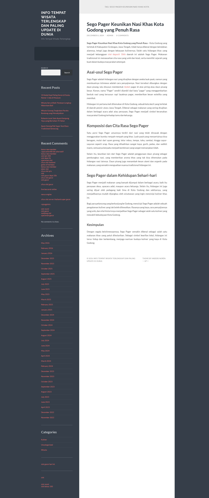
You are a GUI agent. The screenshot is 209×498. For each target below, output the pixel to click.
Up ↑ (147, 261)
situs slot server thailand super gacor (56, 199)
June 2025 (45, 289)
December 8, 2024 (95, 35)
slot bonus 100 (47, 486)
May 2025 (45, 294)
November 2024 (47, 320)
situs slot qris (46, 171)
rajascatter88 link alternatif (52, 151)
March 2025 (46, 299)
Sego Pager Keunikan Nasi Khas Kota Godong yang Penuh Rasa (125, 27)
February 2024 (47, 366)
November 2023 (47, 376)
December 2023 (47, 371)
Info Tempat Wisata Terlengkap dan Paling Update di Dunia (53, 23)
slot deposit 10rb (117, 54)
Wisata (44, 450)
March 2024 (46, 361)
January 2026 (46, 253)
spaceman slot (46, 160)
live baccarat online (49, 189)
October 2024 (46, 325)
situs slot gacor (47, 178)
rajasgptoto (45, 204)
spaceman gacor (47, 215)
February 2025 (47, 304)
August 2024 (46, 335)
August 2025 (46, 279)
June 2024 (45, 346)
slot (42, 173)
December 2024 (47, 315)
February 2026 (47, 248)
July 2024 (45, 340)
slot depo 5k (46, 158)
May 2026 (45, 243)
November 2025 (47, 263)
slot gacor (45, 180)
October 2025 (46, 269)
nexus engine (46, 194)
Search (44, 68)
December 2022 (47, 412)
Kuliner (44, 440)
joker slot (45, 169)
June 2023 (45, 402)
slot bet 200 (46, 156)
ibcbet (127, 86)
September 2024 (48, 330)
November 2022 (47, 417)
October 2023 (46, 381)
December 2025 (47, 258)
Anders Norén (159, 258)
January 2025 (46, 310)
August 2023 (46, 392)
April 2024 (45, 356)
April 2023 (45, 407)
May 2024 (45, 351)
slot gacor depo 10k (49, 175)
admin (110, 35)
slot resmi (45, 209)
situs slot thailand (48, 162)
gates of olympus (48, 165)
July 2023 (45, 397)
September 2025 (48, 274)
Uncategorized (47, 445)
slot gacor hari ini (48, 464)
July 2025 (45, 284)
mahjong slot (46, 213)
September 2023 (48, 387)
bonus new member (48, 149)
